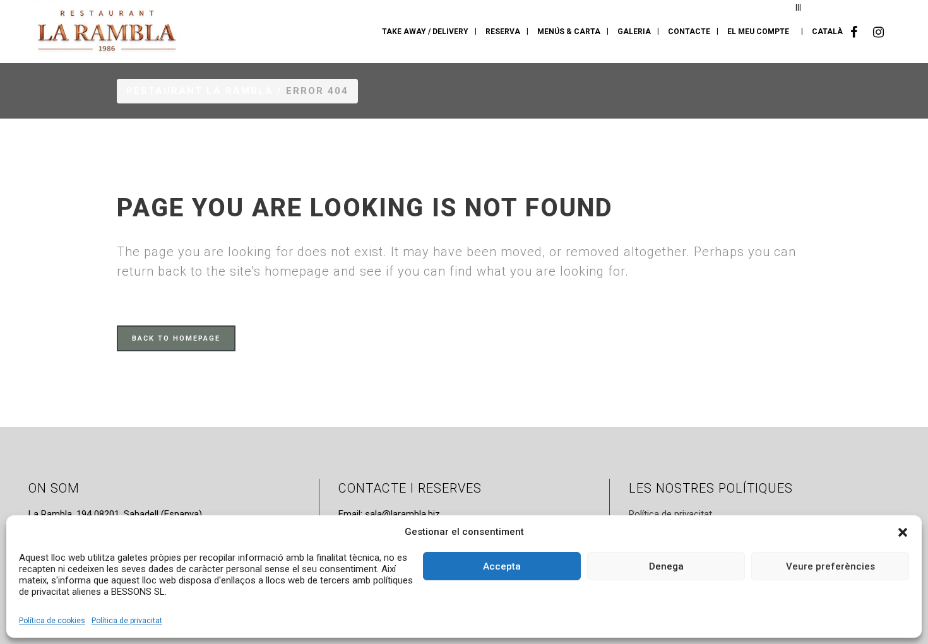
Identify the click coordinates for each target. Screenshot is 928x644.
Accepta (502, 566)
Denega (666, 566)
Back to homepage (176, 338)
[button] (902, 532)
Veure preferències (830, 566)
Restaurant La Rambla (199, 91)
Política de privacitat (127, 620)
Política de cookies (52, 620)
